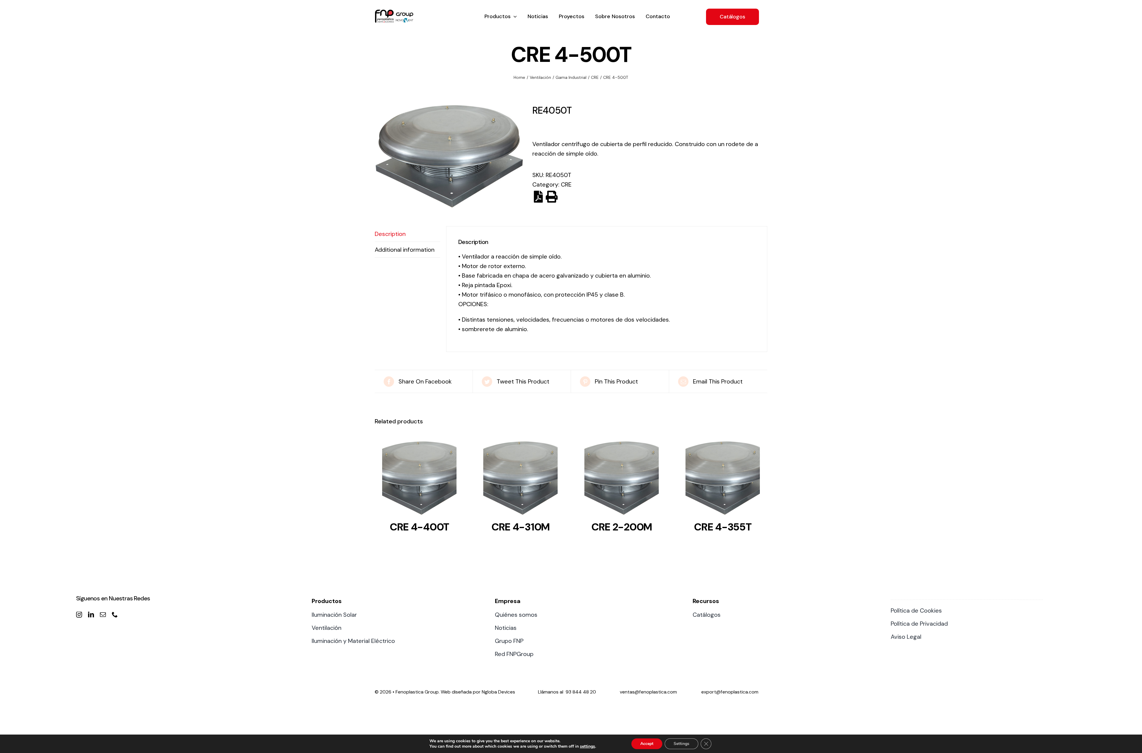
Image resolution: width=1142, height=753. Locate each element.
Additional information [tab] (404, 249)
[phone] (115, 615)
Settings (681, 743)
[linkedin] (91, 615)
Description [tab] (390, 234)
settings (587, 746)
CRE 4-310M (520, 527)
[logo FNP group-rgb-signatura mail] (394, 12)
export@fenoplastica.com (729, 692)
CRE (566, 184)
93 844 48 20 (581, 692)
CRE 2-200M (621, 527)
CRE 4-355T (722, 527)
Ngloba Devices (498, 692)
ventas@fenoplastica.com (648, 692)
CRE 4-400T (419, 527)
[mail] (103, 615)
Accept (646, 743)
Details (419, 480)
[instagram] (79, 615)
